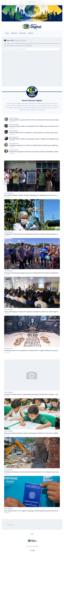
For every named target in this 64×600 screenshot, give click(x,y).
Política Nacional (13, 118)
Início (7, 33)
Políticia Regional (8, 193)
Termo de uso (10, 525)
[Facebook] (33, 550)
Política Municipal (8, 392)
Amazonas (22, 33)
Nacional (14, 33)
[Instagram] (31, 550)
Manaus (30, 33)
